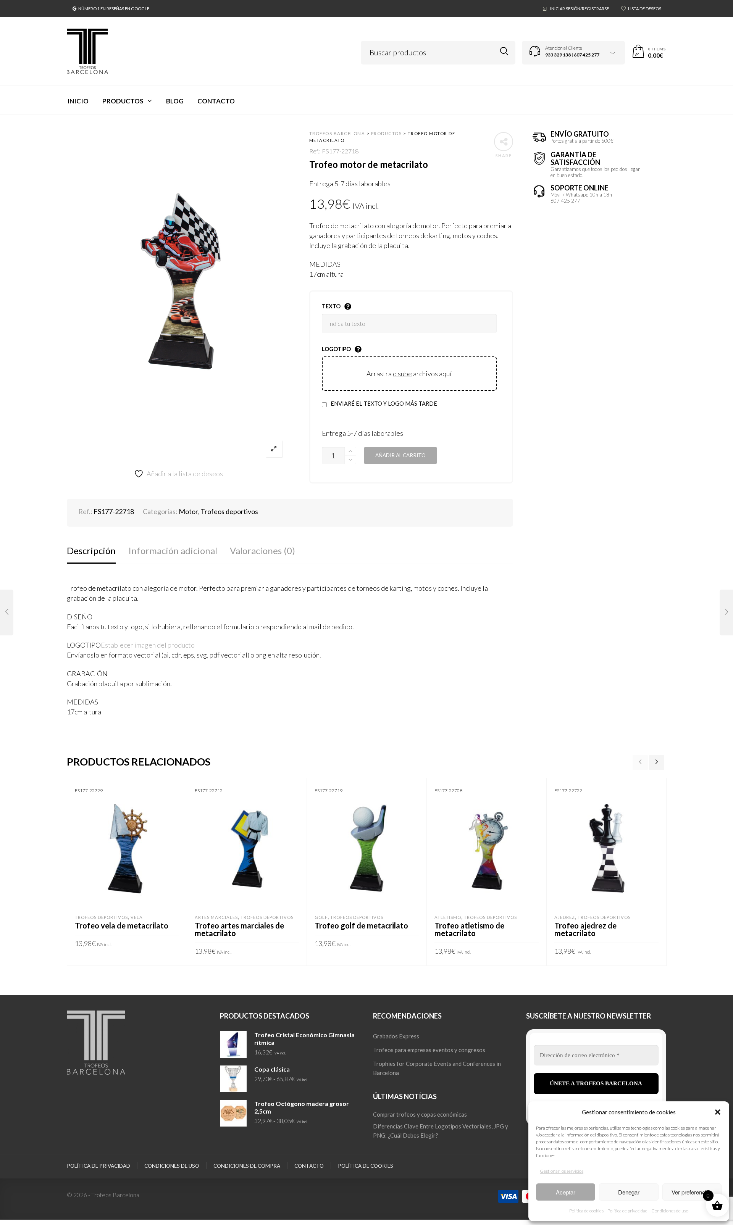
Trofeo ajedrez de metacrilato (585, 929)
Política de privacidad (627, 1211)
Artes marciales (216, 917)
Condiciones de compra (246, 1166)
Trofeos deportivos (229, 511)
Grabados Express (396, 1036)
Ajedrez (564, 917)
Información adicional (172, 550)
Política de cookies (586, 1211)
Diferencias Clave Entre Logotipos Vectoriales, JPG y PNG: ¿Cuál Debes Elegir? (440, 1131)
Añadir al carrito (400, 455)
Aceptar (565, 1192)
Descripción (91, 550)
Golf (321, 917)
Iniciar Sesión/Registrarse (579, 8)
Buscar (504, 51)
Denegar (628, 1192)
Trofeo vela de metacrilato (121, 925)
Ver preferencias (692, 1192)
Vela (137, 917)
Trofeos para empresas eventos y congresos (429, 1049)
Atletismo (447, 917)
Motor (188, 511)
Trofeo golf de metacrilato (361, 925)
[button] (718, 1112)
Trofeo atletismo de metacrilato (469, 929)
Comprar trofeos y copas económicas (420, 1114)
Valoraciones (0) (262, 550)
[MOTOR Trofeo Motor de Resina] (726, 612)
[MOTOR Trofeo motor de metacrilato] (6, 612)
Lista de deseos (644, 8)
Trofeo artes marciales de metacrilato (239, 929)
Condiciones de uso (669, 1211)
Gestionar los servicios (561, 1171)
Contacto (309, 1166)
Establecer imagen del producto (148, 645)
